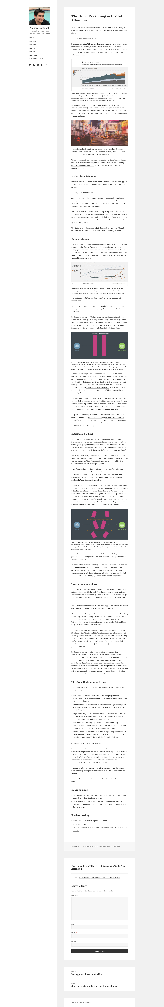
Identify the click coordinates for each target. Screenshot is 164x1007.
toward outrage (111, 113)
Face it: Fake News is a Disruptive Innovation (90, 821)
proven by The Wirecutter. (81, 393)
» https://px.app (36, 58)
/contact (32, 44)
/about (31, 37)
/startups (33, 55)
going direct (88, 589)
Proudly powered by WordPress (81, 1002)
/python (32, 51)
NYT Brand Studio (95, 417)
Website (74, 941)
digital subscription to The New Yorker (97, 382)
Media (108, 846)
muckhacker (116, 846)
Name (73, 924)
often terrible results (104, 47)
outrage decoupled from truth (82, 165)
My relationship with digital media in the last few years (99, 877)
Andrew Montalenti (39, 27)
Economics (102, 846)
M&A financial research (96, 385)
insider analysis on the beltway (97, 387)
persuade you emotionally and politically (86, 206)
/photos (32, 48)
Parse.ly (120, 28)
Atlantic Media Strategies (114, 417)
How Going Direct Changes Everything (105, 804)
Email (74, 933)
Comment (75, 896)
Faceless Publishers (80, 824)
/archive (32, 41)
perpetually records (113, 198)
